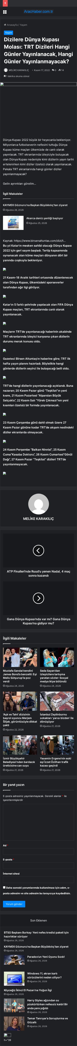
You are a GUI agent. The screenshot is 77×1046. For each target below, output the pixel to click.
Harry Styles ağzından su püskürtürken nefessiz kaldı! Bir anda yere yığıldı (47, 1004)
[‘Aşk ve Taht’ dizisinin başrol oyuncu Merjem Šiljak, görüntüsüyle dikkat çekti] (20, 701)
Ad (5, 845)
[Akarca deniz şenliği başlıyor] (13, 223)
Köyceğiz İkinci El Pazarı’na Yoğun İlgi (28, 990)
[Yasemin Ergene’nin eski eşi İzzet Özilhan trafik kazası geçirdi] (57, 745)
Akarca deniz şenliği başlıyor (44, 218)
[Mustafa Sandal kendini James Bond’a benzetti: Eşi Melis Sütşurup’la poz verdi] (20, 657)
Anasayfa (12, 24)
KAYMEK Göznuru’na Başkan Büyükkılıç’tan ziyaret (35, 205)
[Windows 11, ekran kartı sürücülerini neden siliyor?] (14, 979)
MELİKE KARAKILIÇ (19, 70)
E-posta (8, 859)
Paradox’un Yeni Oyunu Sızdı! (46, 956)
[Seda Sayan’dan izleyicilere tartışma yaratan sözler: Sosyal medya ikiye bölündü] (57, 657)
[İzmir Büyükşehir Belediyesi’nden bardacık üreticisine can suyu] (20, 745)
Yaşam (23, 24)
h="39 (7, 1039)
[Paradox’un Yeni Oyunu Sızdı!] (14, 962)
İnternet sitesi (11, 873)
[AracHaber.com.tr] (38, 11)
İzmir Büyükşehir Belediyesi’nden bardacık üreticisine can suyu (19, 762)
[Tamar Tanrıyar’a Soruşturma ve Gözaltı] (14, 1024)
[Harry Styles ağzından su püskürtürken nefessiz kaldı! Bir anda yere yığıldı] (14, 1005)
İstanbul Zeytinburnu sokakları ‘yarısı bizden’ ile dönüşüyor (56, 718)
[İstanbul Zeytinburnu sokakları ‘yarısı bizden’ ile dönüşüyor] (57, 701)
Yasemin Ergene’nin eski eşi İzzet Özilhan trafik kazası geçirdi (55, 762)
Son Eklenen (38, 920)
